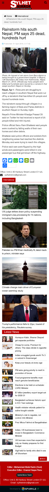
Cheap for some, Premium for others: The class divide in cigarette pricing (30, 348)
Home (9, 16)
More (43, 459)
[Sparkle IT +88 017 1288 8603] (30, 489)
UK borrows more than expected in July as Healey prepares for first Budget (30, 443)
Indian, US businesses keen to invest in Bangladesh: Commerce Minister (29, 433)
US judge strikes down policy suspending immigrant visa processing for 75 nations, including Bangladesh (22, 215)
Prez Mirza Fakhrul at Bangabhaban (31, 422)
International (22, 16)
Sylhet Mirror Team (25, 475)
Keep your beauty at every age (28, 363)
